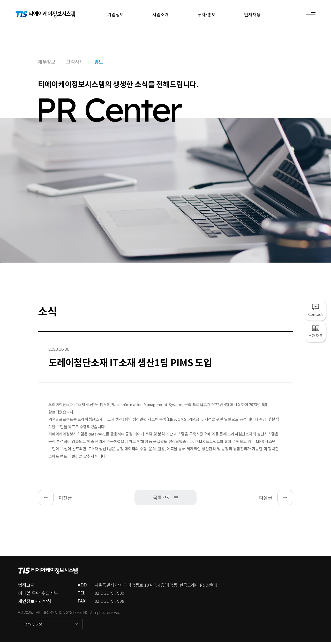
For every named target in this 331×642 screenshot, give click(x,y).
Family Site (33, 623)
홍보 (98, 61)
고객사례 (75, 61)
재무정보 (47, 61)
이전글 (65, 497)
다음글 (265, 497)
